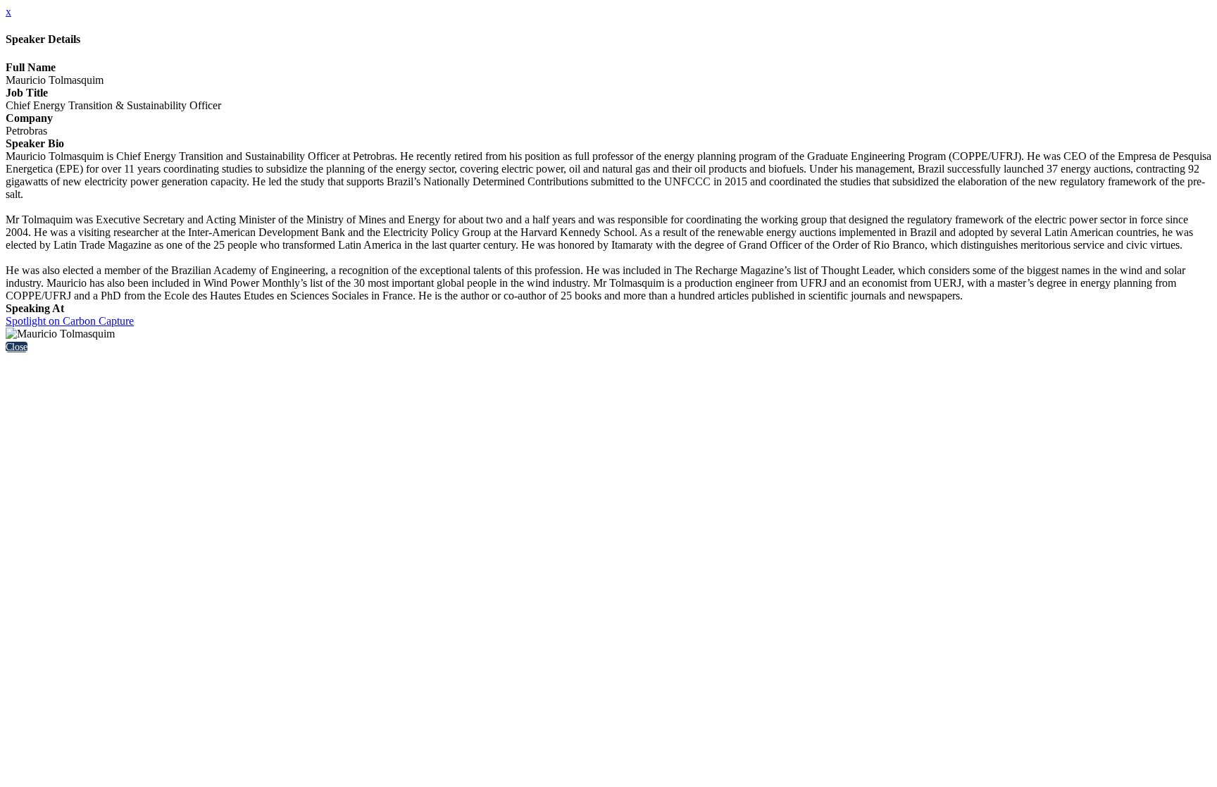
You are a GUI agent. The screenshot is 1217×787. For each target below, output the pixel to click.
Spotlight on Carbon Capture (70, 321)
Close (16, 347)
